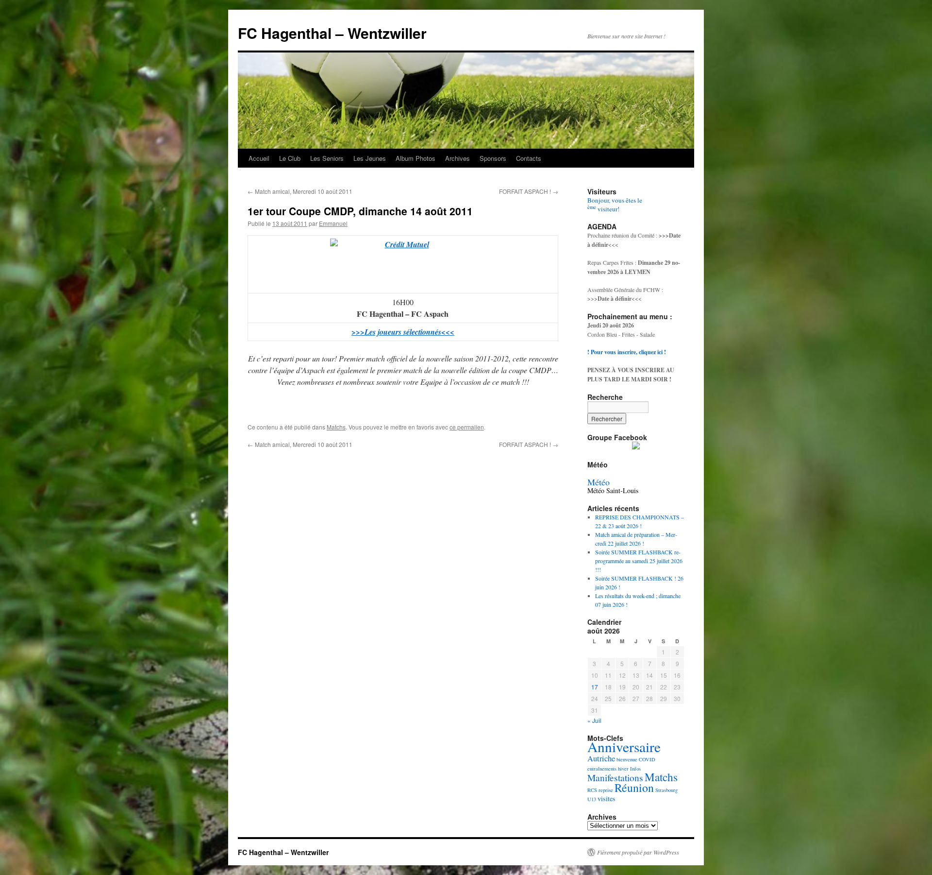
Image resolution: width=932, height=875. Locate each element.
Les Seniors (327, 158)
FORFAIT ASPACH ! (528, 191)
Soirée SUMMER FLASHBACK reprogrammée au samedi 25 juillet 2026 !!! (638, 560)
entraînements (601, 768)
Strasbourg (666, 790)
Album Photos (415, 158)
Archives (457, 158)
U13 (591, 799)
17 (594, 687)
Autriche (601, 758)
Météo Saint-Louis (612, 490)
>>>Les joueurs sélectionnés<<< (402, 331)
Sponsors (493, 158)
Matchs (336, 427)
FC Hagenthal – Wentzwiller (332, 32)
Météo (598, 482)
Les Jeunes (369, 158)
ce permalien (466, 427)
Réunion (634, 787)
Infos (635, 768)
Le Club (289, 158)
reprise (606, 790)
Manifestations (615, 778)
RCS (592, 790)
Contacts (528, 158)
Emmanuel (333, 223)
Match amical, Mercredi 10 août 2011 (300, 191)
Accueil (259, 158)
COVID (647, 759)
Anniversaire (624, 746)
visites (607, 798)
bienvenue (626, 759)
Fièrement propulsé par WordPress (638, 852)
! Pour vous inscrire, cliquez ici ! (626, 352)
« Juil (594, 720)
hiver (623, 768)
